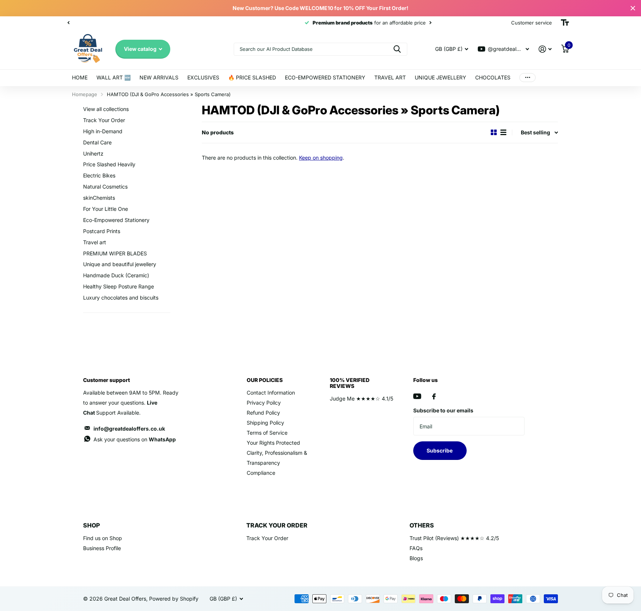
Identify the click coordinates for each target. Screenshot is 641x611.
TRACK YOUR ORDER (277, 525)
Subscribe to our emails (443, 410)
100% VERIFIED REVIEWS (349, 383)
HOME (80, 77)
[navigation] (68, 22)
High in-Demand (102, 131)
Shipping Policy (265, 422)
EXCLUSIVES (203, 77)
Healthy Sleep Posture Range (118, 286)
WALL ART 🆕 (113, 77)
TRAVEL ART (390, 77)
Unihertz (93, 153)
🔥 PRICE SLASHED (252, 77)
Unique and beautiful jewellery (119, 264)
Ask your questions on (134, 439)
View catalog (141, 49)
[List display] (503, 132)
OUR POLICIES (265, 380)
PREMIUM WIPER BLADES (115, 253)
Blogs (416, 558)
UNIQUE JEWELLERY (440, 77)
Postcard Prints (101, 231)
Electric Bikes (99, 175)
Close (633, 8)
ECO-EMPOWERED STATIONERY (325, 77)
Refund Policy (263, 412)
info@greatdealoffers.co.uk (129, 428)
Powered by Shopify (173, 598)
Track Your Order (104, 120)
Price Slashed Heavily (109, 164)
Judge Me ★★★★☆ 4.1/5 (361, 398)
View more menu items (527, 77)
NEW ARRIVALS (158, 77)
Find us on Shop (102, 538)
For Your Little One (105, 209)
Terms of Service (267, 432)
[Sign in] (545, 49)
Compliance (261, 473)
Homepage (84, 94)
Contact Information (271, 392)
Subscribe (440, 450)
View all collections (106, 109)
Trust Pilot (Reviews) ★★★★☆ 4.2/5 (454, 538)
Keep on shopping (321, 157)
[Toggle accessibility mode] (565, 22)
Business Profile (102, 548)
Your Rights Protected (273, 443)
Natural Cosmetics (105, 186)
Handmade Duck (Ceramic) (116, 275)
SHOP (91, 525)
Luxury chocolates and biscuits (120, 297)
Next (198, 23)
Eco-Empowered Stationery (116, 220)
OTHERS (422, 525)
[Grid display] (494, 132)
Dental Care (97, 142)
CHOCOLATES (492, 77)
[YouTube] (417, 396)
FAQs (416, 548)
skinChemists (99, 198)
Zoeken (397, 49)
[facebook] (434, 396)
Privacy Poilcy (264, 402)
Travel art (94, 242)
